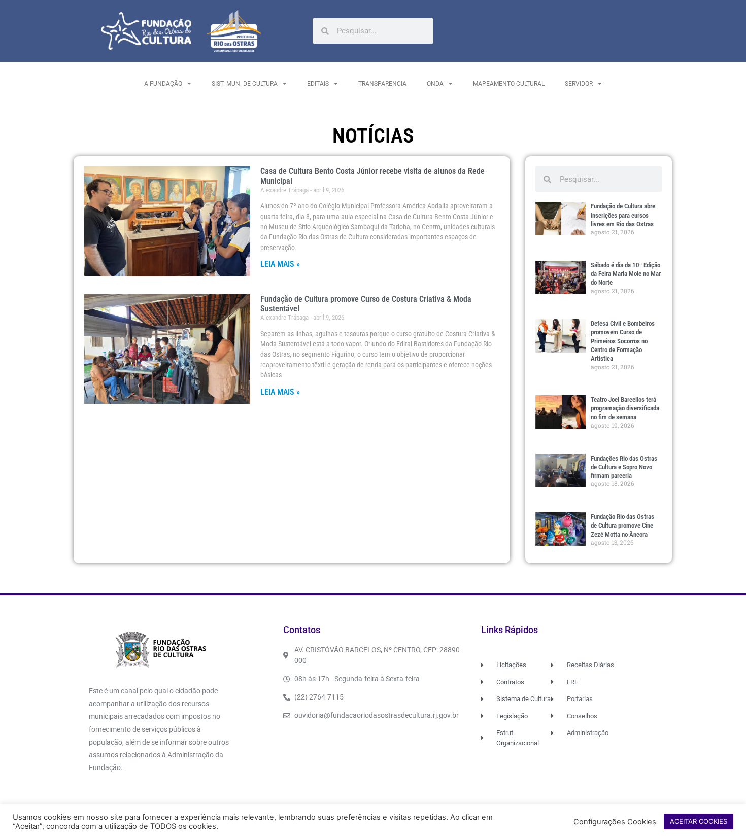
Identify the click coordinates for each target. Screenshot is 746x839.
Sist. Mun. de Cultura (245, 83)
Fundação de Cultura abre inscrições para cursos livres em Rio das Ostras (623, 215)
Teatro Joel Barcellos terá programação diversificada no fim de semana (625, 408)
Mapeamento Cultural (509, 83)
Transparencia (382, 83)
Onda (435, 83)
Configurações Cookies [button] (614, 821)
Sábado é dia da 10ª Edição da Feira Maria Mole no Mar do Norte (626, 274)
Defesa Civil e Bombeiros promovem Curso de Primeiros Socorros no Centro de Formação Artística (623, 341)
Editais (318, 83)
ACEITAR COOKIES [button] (698, 821)
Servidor (579, 83)
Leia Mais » (280, 264)
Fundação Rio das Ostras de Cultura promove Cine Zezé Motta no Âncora (622, 525)
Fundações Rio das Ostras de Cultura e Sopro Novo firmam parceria (624, 467)
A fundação (163, 83)
